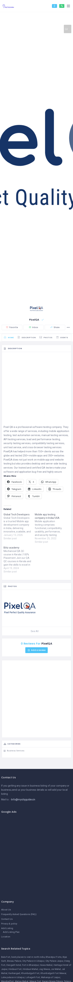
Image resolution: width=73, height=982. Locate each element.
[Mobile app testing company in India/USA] (50, 528)
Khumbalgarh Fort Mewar (53, 973)
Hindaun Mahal (30, 969)
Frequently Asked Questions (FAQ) (18, 914)
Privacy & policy (9, 923)
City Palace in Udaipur (33, 961)
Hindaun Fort (15, 969)
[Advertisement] (36, 389)
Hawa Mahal (46, 965)
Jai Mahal (56, 969)
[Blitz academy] (19, 559)
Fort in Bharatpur (30, 965)
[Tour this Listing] (67, 29)
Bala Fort (5, 957)
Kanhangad (14, 973)
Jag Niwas (44, 969)
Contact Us (7, 919)
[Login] (54, 6)
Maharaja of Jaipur (50, 977)
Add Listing (7, 928)
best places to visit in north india (28, 957)
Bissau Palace (14, 961)
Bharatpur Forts (53, 957)
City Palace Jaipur (54, 961)
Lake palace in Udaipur (12, 977)
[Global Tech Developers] (19, 526)
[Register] (61, 6)
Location (5, 936)
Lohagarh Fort (33, 977)
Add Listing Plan (11, 932)
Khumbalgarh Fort (30, 973)
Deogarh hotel (13, 965)
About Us (6, 909)
